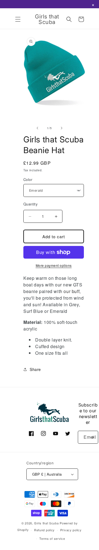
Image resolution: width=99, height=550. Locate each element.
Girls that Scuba (46, 523)
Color (27, 179)
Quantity (30, 204)
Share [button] (35, 369)
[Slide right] (62, 128)
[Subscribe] (92, 437)
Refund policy (44, 530)
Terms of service (52, 538)
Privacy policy (71, 530)
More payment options (54, 265)
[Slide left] (37, 128)
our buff (71, 291)
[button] (18, 19)
